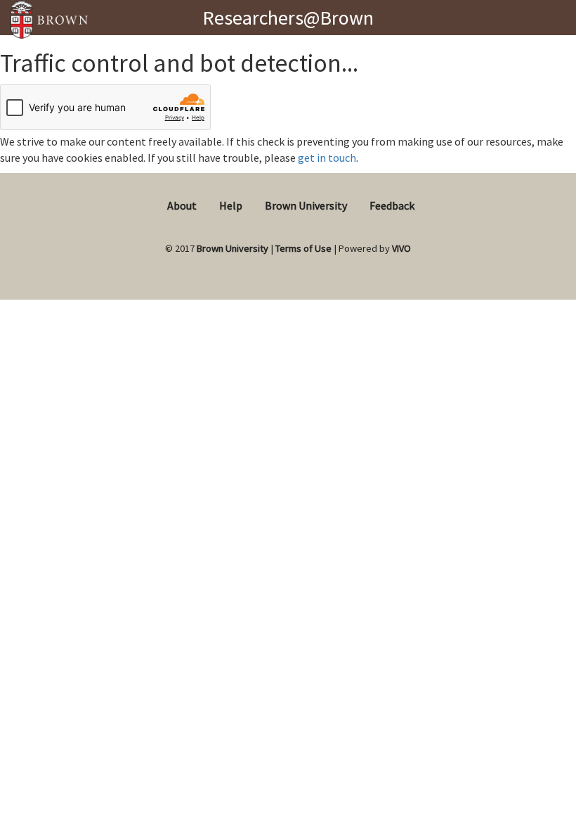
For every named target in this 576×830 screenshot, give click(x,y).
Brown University (306, 205)
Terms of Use (303, 248)
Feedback (391, 205)
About (182, 205)
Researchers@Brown (288, 17)
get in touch (327, 158)
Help (230, 205)
